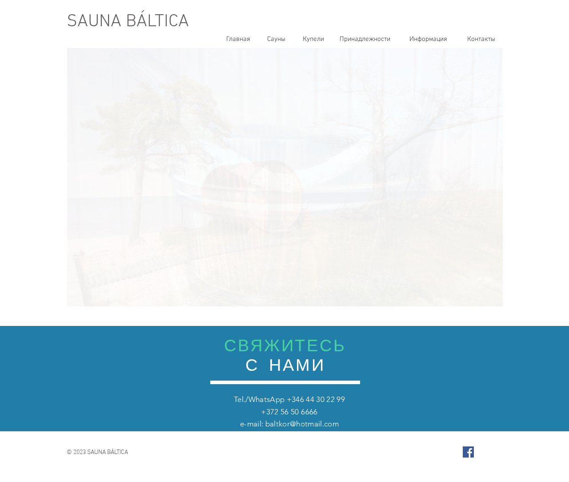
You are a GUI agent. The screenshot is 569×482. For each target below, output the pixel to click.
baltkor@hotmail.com (302, 423)
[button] (285, 177)
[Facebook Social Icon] (468, 452)
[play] (484, 298)
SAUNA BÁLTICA (128, 21)
